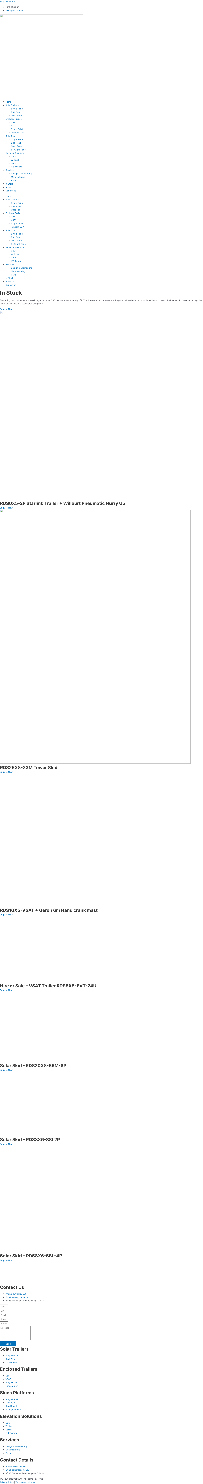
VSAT (13, 125)
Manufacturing (18, 177)
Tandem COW (17, 132)
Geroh (14, 163)
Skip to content (7, 1)
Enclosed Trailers (14, 119)
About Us (10, 187)
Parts (13, 180)
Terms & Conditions (25, 1482)
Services (10, 170)
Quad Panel (16, 115)
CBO (13, 156)
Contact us (11, 190)
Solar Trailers (12, 105)
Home (8, 101)
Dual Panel (16, 112)
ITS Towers (16, 166)
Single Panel (17, 108)
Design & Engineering (21, 173)
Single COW (17, 129)
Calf (13, 122)
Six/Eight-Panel (18, 149)
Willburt (15, 160)
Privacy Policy (7, 1482)
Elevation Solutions (15, 153)
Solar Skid (10, 136)
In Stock (9, 183)
